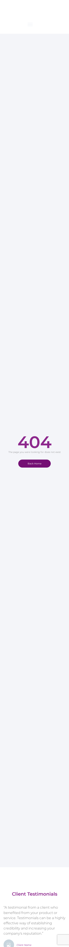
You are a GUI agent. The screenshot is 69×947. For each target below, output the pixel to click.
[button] (30, 24)
